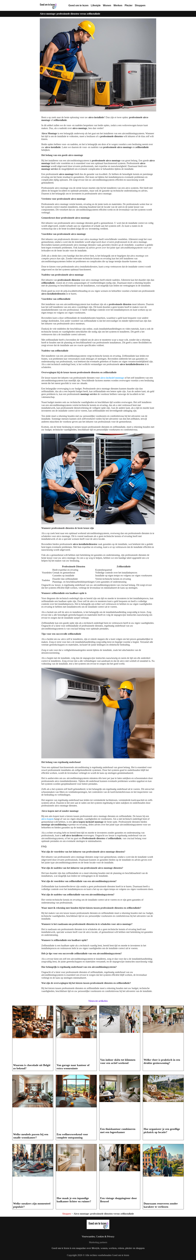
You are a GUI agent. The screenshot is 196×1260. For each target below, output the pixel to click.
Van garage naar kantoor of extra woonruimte (73, 1067)
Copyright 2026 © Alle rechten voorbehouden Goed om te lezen (98, 1255)
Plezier (128, 5)
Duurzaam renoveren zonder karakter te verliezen (161, 1205)
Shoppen (140, 5)
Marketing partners (98, 1242)
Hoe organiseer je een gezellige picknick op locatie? (162, 1130)
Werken (117, 5)
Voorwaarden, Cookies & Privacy (98, 1236)
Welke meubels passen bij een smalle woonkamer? (30, 1136)
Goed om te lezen (78, 5)
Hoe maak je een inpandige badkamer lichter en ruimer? (74, 1200)
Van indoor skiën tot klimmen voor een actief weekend (117, 1061)
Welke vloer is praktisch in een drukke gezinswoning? (162, 1061)
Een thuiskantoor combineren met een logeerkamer (117, 1130)
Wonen (107, 5)
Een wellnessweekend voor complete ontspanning (72, 1136)
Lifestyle (96, 5)
